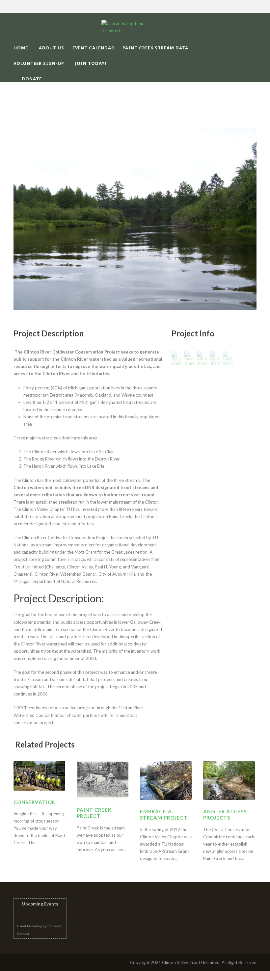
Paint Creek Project (94, 813)
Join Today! (90, 63)
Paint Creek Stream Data (155, 48)
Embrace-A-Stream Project (164, 814)
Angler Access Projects (225, 814)
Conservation (35, 802)
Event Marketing (29, 926)
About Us (51, 48)
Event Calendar (93, 48)
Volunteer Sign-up (39, 63)
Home (21, 48)
